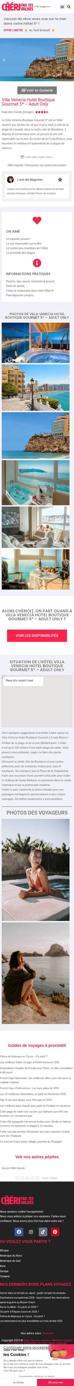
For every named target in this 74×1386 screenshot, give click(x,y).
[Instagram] (31, 1232)
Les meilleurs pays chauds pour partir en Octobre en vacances (35, 1105)
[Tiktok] (43, 1232)
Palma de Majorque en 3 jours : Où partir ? (23, 1056)
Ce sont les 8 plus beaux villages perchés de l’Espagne (31, 1141)
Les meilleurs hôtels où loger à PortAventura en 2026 (29, 1062)
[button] (62, 6)
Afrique (4, 1250)
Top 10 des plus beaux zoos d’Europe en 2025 (26, 1099)
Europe (4, 1271)
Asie (3, 1266)
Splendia (48, 1333)
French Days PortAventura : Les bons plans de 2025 (29, 1088)
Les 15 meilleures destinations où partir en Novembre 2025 (33, 1094)
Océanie (5, 1276)
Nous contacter (58, 1343)
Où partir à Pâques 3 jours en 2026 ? (19, 1311)
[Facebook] (19, 1232)
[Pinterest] (55, 1232)
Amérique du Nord (11, 1255)
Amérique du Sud (10, 1260)
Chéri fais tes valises (36, 1340)
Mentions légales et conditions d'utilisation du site (40, 1342)
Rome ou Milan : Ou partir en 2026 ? (19, 1307)
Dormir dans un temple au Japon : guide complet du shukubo (33, 1293)
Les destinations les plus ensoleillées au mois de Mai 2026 (31, 1321)
